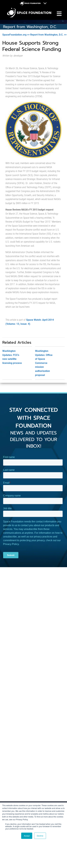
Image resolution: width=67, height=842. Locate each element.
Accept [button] (27, 835)
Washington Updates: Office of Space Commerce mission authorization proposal (44, 363)
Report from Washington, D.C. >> (48, 34)
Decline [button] (40, 835)
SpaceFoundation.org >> (16, 34)
